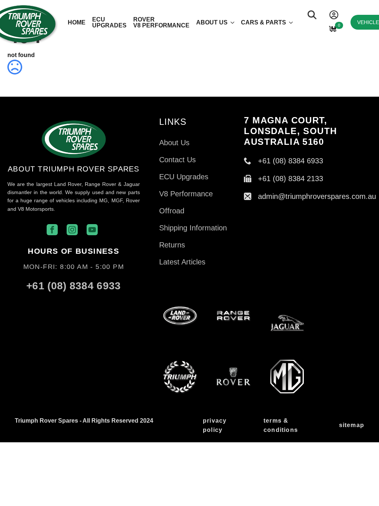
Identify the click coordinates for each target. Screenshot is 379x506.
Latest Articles (182, 262)
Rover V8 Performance (161, 23)
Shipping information (193, 228)
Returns (172, 245)
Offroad (171, 210)
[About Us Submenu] (231, 24)
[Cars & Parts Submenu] (289, 24)
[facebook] (40, 302)
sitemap (351, 425)
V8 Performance (186, 193)
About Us (212, 23)
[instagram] (62, 302)
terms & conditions (281, 425)
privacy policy (215, 425)
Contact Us (177, 159)
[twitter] (85, 302)
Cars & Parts (263, 23)
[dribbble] (107, 302)
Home (76, 23)
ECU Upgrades (109, 23)
